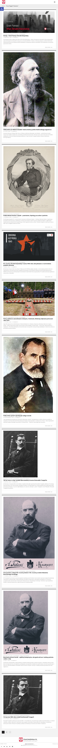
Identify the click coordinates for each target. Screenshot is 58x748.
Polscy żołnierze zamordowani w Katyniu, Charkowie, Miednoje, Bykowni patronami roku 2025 (28, 320)
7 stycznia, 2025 (7, 322)
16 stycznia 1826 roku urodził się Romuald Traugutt (18, 717)
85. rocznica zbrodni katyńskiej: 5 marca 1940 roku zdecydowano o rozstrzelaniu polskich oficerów (27, 264)
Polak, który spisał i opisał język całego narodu (17, 416)
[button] (2, 9)
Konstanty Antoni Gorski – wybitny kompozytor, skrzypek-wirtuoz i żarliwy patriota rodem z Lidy (28, 658)
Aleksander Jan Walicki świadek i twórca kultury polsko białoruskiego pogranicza (27, 130)
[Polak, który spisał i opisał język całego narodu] (29, 375)
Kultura (10, 128)
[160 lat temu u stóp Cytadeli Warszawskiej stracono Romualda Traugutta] (29, 454)
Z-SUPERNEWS (22, 34)
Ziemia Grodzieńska (24, 478)
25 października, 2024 (8, 417)
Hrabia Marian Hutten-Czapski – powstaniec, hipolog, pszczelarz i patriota (25, 215)
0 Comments (15, 37)
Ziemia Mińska (18, 414)
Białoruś (5, 128)
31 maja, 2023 (6, 660)
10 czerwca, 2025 (7, 217)
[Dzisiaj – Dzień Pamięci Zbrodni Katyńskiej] (29, 22)
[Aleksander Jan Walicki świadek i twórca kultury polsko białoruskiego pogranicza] (29, 89)
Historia (5, 34)
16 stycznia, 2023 (7, 718)
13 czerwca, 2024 (7, 576)
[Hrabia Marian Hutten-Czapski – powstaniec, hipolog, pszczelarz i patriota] (29, 179)
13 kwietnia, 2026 (7, 37)
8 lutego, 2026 (6, 131)
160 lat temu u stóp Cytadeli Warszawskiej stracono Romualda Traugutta (25, 480)
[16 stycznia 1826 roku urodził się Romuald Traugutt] (29, 694)
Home (3, 6)
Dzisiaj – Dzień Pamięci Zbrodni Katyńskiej (15, 36)
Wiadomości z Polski (13, 34)
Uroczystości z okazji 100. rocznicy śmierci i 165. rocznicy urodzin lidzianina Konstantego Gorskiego (25, 573)
